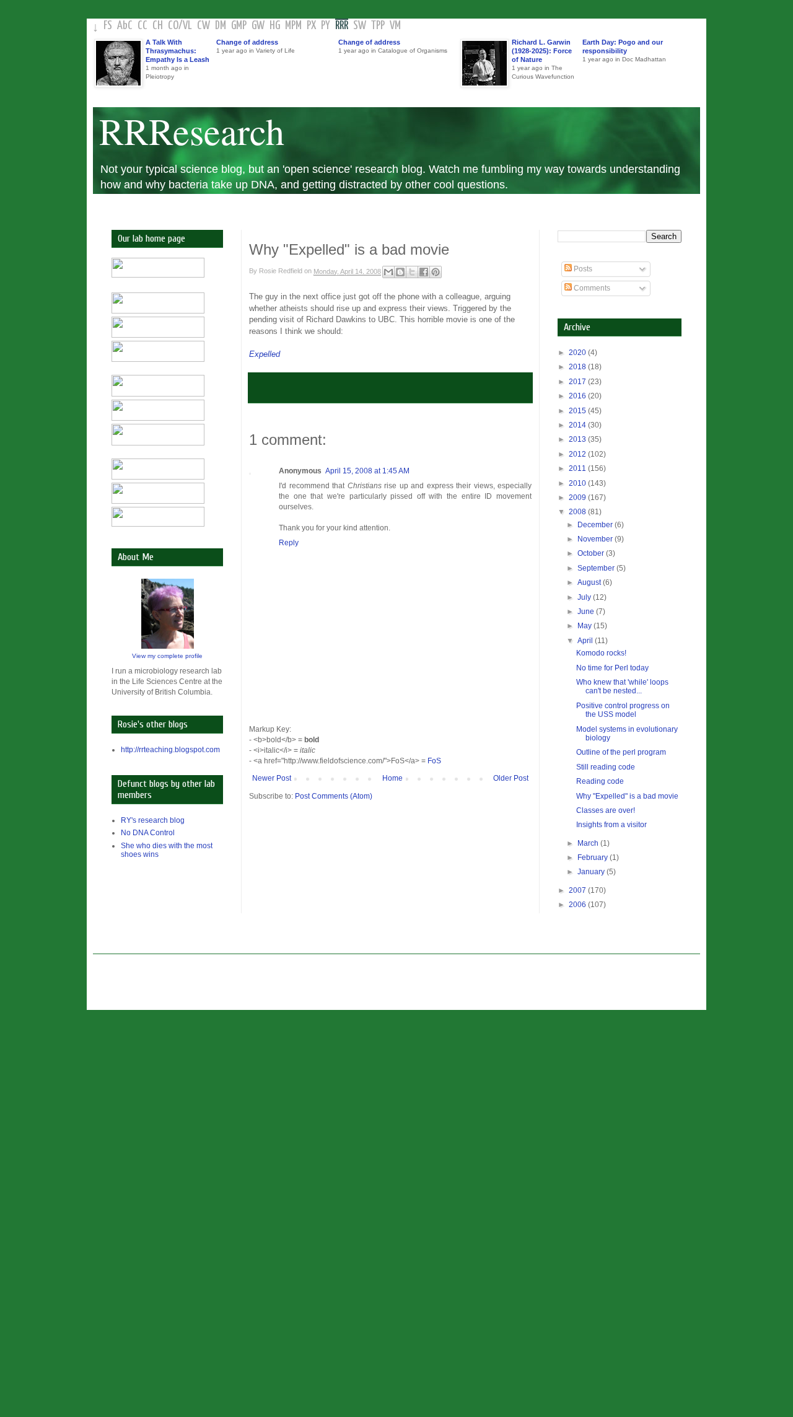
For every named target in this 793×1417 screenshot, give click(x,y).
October (591, 553)
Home (392, 778)
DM (220, 26)
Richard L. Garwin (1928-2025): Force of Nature (542, 50)
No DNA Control (148, 832)
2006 (578, 904)
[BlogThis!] (400, 272)
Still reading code (605, 767)
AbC (125, 26)
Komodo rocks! (601, 653)
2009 (578, 497)
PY (325, 26)
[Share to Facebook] (424, 272)
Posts (582, 269)
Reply (289, 542)
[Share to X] (412, 272)
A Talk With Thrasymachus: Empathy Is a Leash (177, 50)
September (596, 568)
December (596, 524)
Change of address (247, 42)
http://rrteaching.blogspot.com (170, 749)
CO (173, 26)
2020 (578, 352)
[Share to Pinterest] (435, 272)
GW (258, 26)
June (586, 611)
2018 (578, 366)
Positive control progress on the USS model (623, 710)
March (588, 843)
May (585, 625)
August (590, 582)
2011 (578, 468)
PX (311, 26)
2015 (578, 410)
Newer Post (271, 778)
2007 (578, 890)
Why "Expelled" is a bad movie (627, 796)
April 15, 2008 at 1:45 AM (367, 471)
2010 (578, 483)
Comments (591, 288)
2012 (578, 454)
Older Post (510, 778)
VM (395, 26)
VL (187, 26)
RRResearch (191, 131)
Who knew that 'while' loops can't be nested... (622, 686)
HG (274, 26)
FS (107, 26)
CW (203, 26)
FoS (434, 761)
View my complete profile (167, 655)
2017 (578, 381)
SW (359, 26)
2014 (578, 425)
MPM (293, 26)
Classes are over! (605, 810)
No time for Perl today (612, 668)
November (596, 539)
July (585, 597)
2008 (578, 511)
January (592, 871)
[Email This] (388, 272)
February (593, 857)
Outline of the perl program (621, 752)
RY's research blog (153, 820)
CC (142, 26)
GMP (239, 26)
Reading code (600, 781)
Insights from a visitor (611, 824)
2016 (578, 396)
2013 (578, 439)
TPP (378, 26)
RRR (341, 26)
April (586, 640)
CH (157, 26)
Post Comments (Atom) (333, 796)
